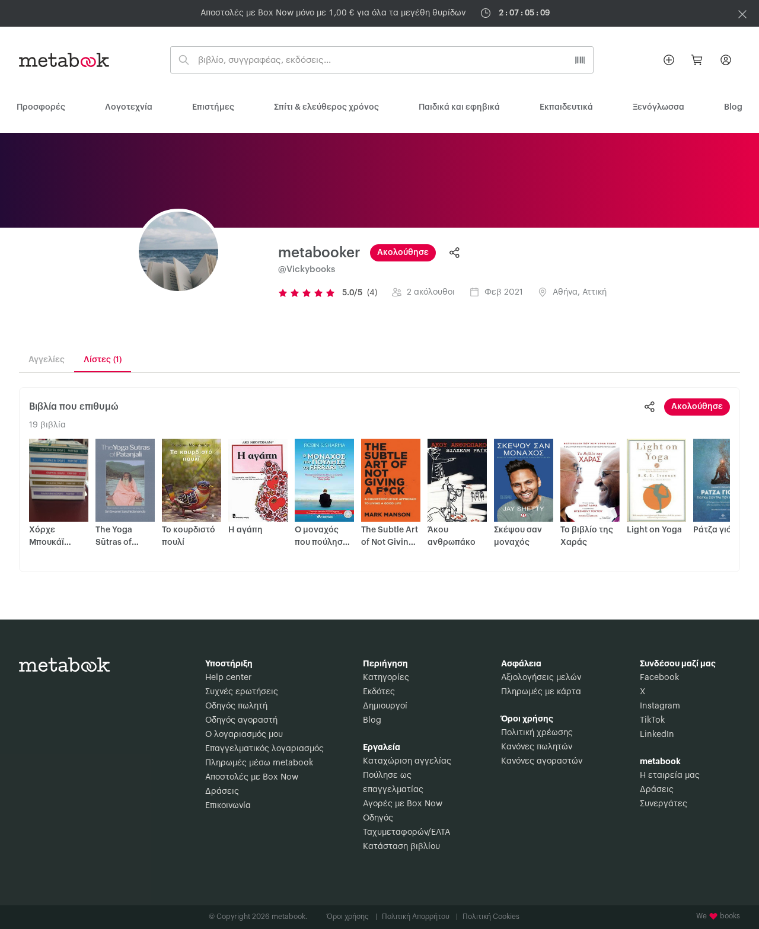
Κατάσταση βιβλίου (401, 846)
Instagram (660, 706)
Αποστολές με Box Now (251, 777)
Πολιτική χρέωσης (537, 733)
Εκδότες (379, 692)
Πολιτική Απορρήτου (420, 916)
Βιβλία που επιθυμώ (74, 406)
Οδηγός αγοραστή (241, 720)
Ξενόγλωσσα (658, 107)
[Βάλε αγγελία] (669, 60)
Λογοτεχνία (128, 107)
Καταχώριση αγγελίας (407, 761)
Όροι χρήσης (352, 916)
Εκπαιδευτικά (566, 107)
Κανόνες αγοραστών (541, 761)
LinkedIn (657, 734)
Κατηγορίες (386, 677)
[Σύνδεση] (726, 60)
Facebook (659, 677)
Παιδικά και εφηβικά (459, 107)
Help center (228, 677)
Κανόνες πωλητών (536, 747)
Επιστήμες (213, 107)
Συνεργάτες (663, 804)
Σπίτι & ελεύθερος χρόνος (326, 107)
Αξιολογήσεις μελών (541, 677)
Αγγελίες (46, 360)
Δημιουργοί (385, 706)
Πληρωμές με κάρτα (541, 692)
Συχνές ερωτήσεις (241, 692)
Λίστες (103, 360)
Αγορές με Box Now (402, 804)
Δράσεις (222, 791)
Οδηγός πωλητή (236, 706)
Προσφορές (41, 107)
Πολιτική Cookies (491, 916)
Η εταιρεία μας (670, 775)
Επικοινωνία (228, 806)
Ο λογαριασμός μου (244, 734)
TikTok (652, 720)
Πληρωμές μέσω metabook (259, 763)
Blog (372, 720)
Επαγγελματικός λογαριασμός (264, 749)
